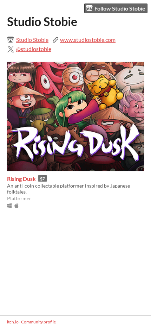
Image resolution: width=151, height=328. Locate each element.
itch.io (13, 321)
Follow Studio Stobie (119, 8)
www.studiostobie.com (88, 39)
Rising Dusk (21, 178)
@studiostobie (33, 48)
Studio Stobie (32, 39)
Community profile (38, 321)
